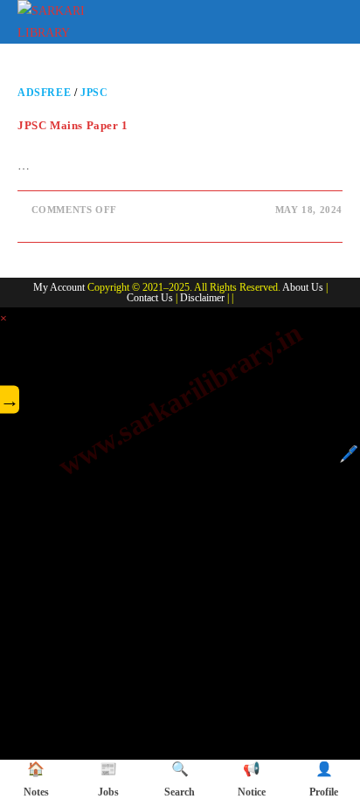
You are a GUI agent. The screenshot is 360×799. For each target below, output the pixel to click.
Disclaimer (202, 298)
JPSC (93, 92)
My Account (59, 287)
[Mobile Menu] (330, 18)
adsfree (44, 92)
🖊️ (348, 454)
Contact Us (150, 298)
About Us (302, 287)
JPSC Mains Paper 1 (72, 125)
